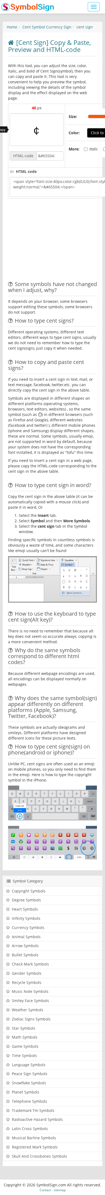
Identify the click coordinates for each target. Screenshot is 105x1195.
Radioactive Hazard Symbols (37, 1119)
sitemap (60, 1190)
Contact (45, 1190)
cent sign (84, 26)
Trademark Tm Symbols (33, 1110)
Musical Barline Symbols (34, 1137)
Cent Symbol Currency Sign (46, 26)
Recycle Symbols (26, 982)
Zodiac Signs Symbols (31, 1019)
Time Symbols (24, 1055)
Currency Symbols (28, 927)
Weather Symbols (27, 1009)
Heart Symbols (25, 909)
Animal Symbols (26, 936)
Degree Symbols (26, 899)
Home (12, 26)
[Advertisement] (53, 240)
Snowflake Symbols (29, 1082)
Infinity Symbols (26, 918)
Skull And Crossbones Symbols (39, 1156)
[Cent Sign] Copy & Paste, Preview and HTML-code (49, 46)
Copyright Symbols (29, 891)
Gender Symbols (26, 973)
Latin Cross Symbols (30, 1128)
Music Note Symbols (30, 991)
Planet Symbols (25, 1092)
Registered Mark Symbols (35, 1147)
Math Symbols (24, 1037)
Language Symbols (29, 1064)
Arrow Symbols (25, 945)
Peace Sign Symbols (29, 1073)
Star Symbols (23, 1028)
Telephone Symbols (29, 1101)
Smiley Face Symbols (30, 1000)
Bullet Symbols (25, 954)
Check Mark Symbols (30, 964)
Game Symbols (25, 1046)
